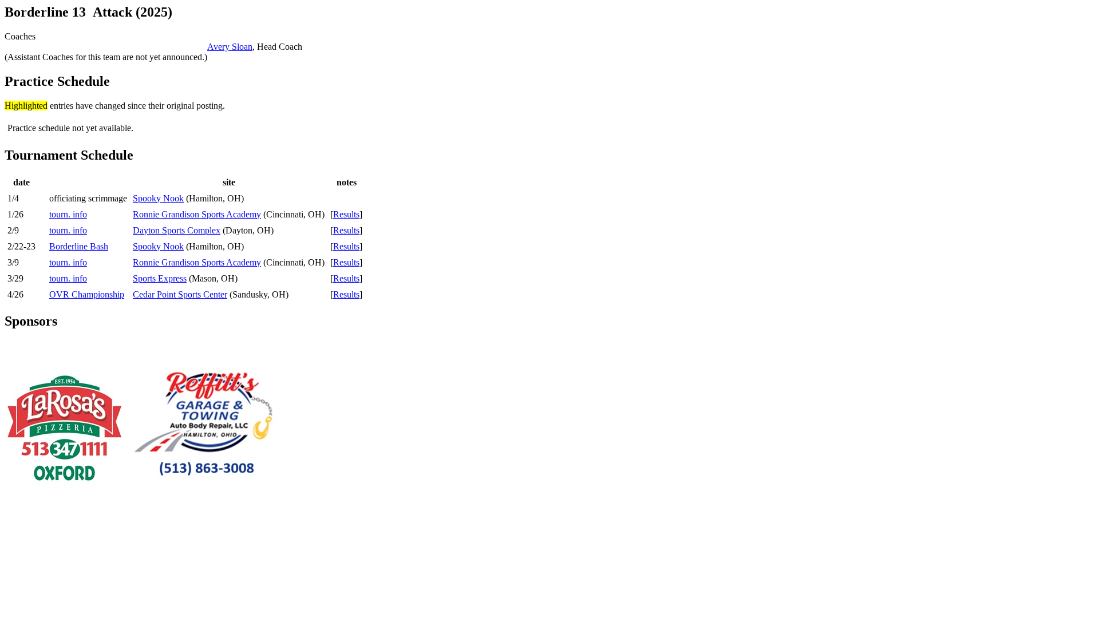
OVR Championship (86, 294)
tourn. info (68, 214)
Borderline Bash (78, 246)
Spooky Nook (158, 198)
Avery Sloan (229, 47)
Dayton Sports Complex (176, 230)
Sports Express (160, 278)
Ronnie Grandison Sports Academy (197, 214)
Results (346, 214)
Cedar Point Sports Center (180, 294)
